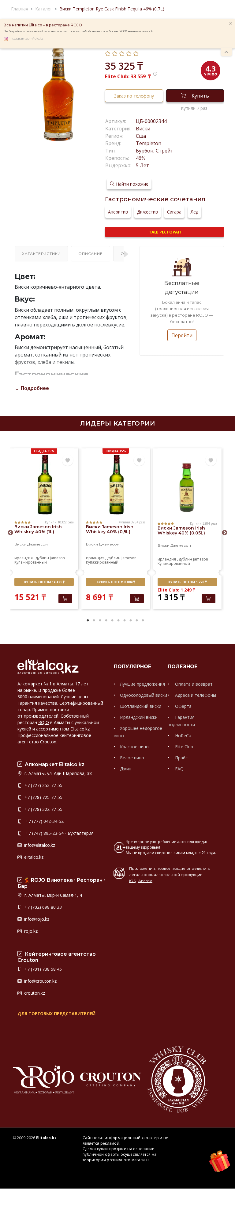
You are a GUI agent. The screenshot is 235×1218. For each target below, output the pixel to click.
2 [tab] (94, 621)
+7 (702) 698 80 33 (42, 907)
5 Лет (142, 165)
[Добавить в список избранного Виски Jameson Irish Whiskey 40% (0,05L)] (211, 460)
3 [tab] (100, 621)
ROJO (43, 722)
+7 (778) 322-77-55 (42, 809)
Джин (125, 769)
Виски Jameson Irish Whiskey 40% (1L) (38, 529)
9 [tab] (137, 621)
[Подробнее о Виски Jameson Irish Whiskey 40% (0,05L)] (187, 486)
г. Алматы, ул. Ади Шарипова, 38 (57, 773)
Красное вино (134, 747)
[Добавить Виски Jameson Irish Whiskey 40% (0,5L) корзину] (137, 598)
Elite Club (183, 747)
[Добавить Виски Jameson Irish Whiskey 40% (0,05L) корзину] (208, 598)
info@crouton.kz (40, 981)
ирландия (23, 558)
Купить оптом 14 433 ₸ (44, 582)
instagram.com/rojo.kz (26, 38)
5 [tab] (112, 621)
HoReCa (182, 735)
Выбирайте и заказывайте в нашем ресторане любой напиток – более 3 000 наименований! (79, 31)
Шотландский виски (140, 706)
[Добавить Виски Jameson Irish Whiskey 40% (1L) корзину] (65, 598)
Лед (194, 212)
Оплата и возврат (193, 684)
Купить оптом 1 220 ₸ (187, 582)
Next (225, 533)
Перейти (181, 335)
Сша (141, 136)
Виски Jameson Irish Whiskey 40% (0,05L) (181, 530)
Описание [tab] (90, 253)
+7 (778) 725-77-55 (42, 797)
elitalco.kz (33, 857)
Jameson (57, 558)
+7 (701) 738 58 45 (42, 969)
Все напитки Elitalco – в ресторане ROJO (43, 25)
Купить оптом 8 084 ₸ (116, 582)
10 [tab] (143, 621)
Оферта (183, 706)
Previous (10, 533)
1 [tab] (88, 621)
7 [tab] (124, 621)
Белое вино (132, 758)
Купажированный (30, 562)
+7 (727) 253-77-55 (42, 785)
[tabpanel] (44, 529)
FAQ (179, 769)
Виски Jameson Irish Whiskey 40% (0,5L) (109, 529)
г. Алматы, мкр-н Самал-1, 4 (52, 895)
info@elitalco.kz (39, 845)
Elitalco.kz (80, 729)
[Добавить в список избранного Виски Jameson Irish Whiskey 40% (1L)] (68, 460)
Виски (143, 128)
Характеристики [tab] (41, 253)
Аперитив (118, 212)
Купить (200, 95)
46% (140, 158)
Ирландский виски (139, 717)
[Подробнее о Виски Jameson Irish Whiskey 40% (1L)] (44, 484)
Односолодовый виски (143, 695)
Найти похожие (132, 184)
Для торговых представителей (56, 1013)
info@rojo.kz (36, 919)
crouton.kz (34, 993)
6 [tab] (118, 621)
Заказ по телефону (134, 96)
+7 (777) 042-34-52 (43, 821)
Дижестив (147, 212)
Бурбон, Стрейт (154, 150)
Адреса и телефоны (195, 695)
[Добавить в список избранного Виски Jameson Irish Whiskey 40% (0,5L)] (139, 460)
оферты (112, 1154)
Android (145, 880)
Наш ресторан (164, 232)
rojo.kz (30, 931)
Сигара (174, 212)
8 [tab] (131, 621)
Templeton (148, 143)
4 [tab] (106, 621)
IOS (132, 880)
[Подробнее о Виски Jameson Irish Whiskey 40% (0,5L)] (115, 484)
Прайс (181, 758)
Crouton (48, 742)
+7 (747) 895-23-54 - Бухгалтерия (58, 833)
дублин (42, 558)
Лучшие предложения (142, 684)
